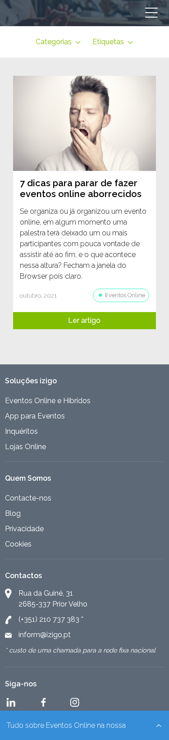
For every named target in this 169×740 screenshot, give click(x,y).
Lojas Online (25, 446)
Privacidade (24, 528)
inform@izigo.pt (44, 634)
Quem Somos (28, 478)
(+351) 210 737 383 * (50, 619)
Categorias (54, 41)
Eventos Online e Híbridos (48, 400)
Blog (13, 513)
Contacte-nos (28, 498)
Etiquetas (109, 41)
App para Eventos (35, 416)
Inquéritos (21, 431)
